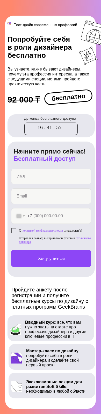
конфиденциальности (49, 230)
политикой (29, 230)
